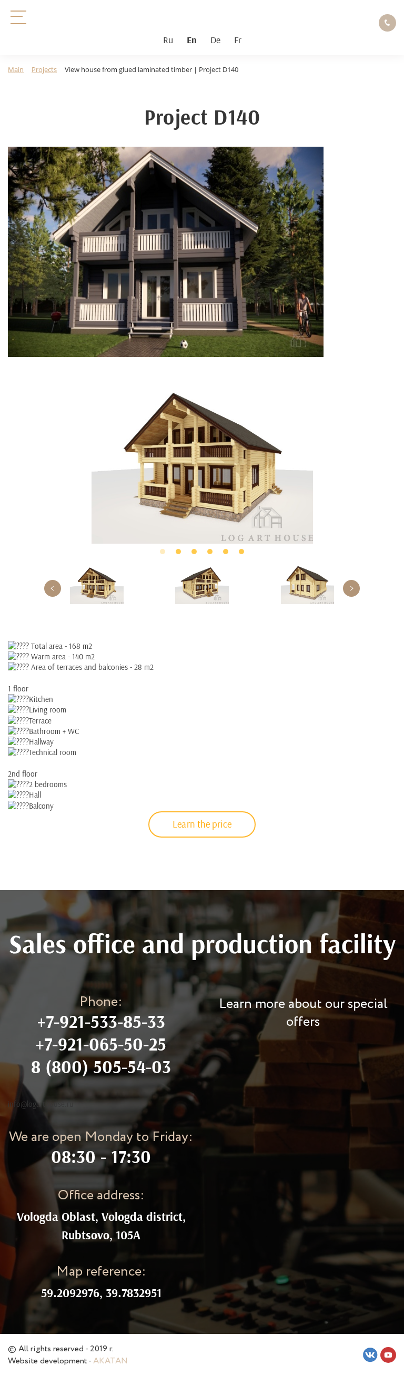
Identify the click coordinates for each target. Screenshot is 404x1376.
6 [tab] (241, 551)
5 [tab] (225, 551)
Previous (52, 588)
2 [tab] (178, 551)
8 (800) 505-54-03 (101, 1066)
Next (351, 588)
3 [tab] (194, 551)
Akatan (110, 1361)
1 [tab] (162, 551)
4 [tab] (210, 551)
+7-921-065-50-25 (101, 1044)
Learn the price (202, 824)
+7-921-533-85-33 (101, 1021)
